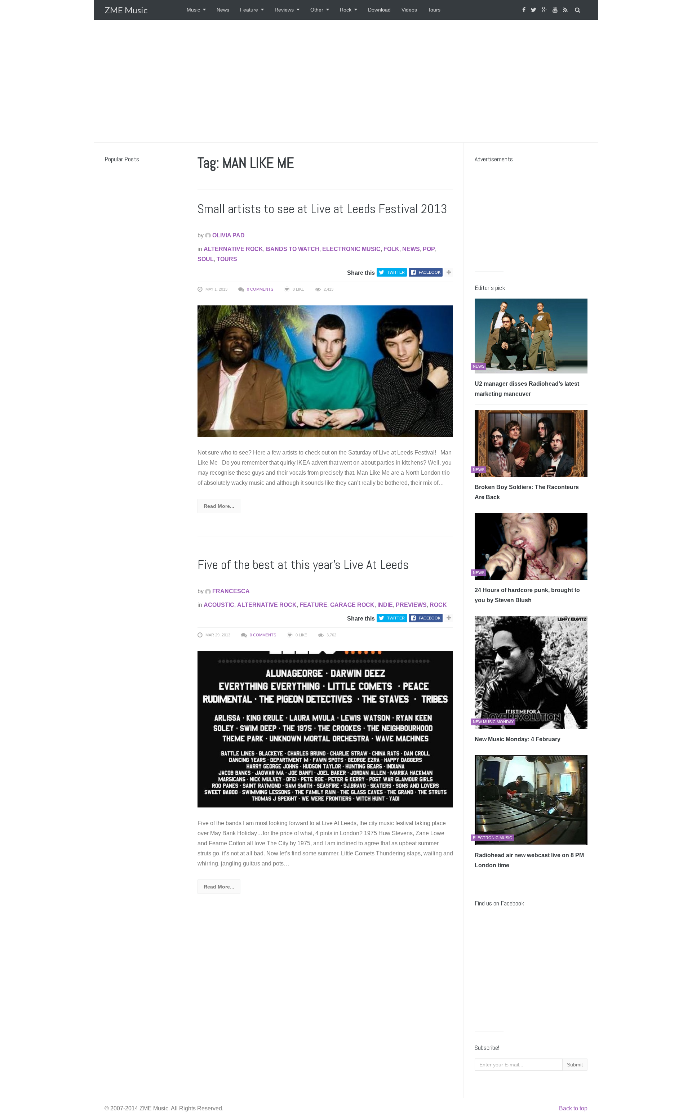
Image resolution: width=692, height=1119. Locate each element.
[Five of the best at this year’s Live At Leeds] (325, 729)
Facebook (429, 272)
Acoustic (219, 605)
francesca (230, 591)
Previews (411, 605)
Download (379, 10)
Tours (434, 10)
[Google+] (545, 10)
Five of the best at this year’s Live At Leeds (303, 564)
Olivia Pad (228, 235)
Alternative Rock (233, 249)
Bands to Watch (292, 249)
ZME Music (126, 10)
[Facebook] (524, 10)
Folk (391, 249)
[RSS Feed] (566, 10)
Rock (345, 10)
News (223, 10)
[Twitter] (534, 10)
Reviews (284, 10)
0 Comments (260, 289)
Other (316, 10)
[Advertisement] (346, 81)
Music (193, 10)
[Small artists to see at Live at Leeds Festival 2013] (325, 371)
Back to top (573, 1108)
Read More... (219, 506)
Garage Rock (352, 605)
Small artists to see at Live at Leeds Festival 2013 (322, 209)
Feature (249, 10)
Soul (206, 259)
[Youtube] (556, 10)
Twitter (396, 272)
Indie (385, 605)
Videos (409, 10)
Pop (429, 249)
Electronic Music (351, 249)
